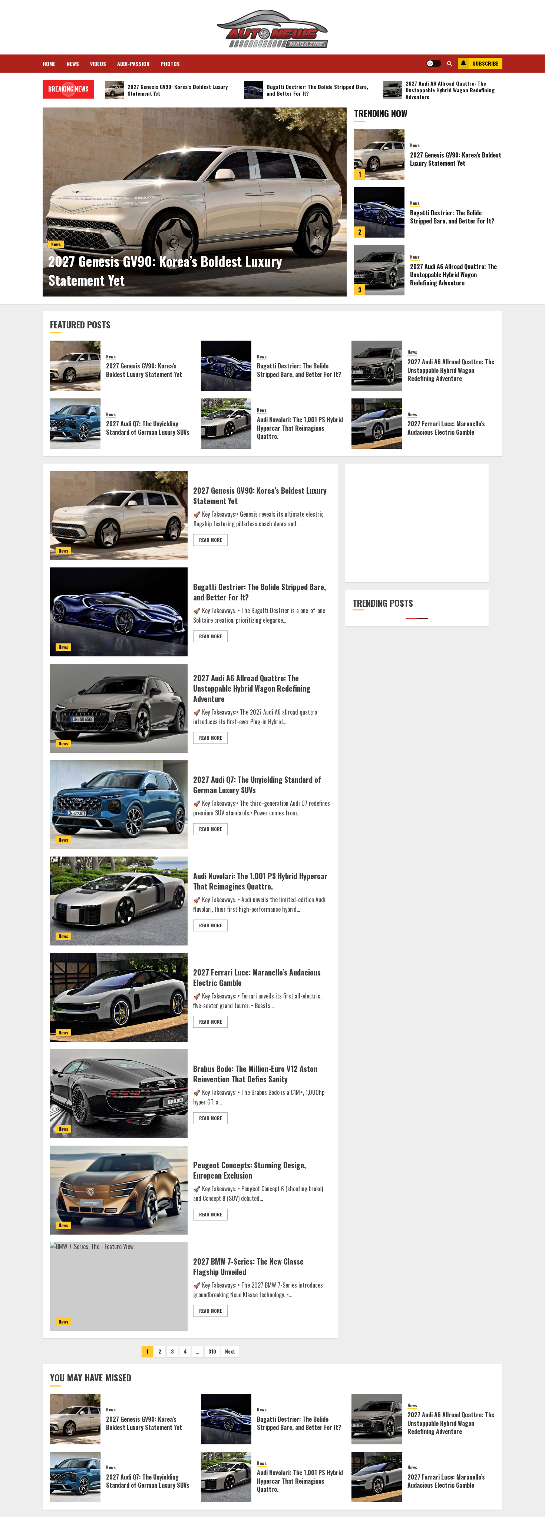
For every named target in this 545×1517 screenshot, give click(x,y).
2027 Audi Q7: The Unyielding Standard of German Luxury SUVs (147, 427)
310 (212, 1351)
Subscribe (486, 63)
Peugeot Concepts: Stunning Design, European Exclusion (249, 1170)
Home (49, 63)
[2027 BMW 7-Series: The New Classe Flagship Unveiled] (119, 1286)
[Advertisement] (417, 523)
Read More (210, 540)
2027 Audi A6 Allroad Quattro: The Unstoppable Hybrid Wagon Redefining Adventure (453, 275)
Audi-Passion (133, 63)
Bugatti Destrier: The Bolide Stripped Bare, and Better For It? (452, 216)
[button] (449, 63)
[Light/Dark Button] (433, 63)
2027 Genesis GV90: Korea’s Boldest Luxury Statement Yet (165, 270)
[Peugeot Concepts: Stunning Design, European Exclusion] (119, 1190)
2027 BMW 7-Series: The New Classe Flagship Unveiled (248, 1266)
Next (230, 1351)
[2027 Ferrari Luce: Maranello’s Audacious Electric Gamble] (376, 423)
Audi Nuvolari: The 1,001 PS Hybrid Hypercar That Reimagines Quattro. (300, 428)
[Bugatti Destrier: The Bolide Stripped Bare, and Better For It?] (379, 212)
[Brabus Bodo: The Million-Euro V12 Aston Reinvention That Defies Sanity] (119, 1093)
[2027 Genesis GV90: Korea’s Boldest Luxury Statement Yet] (195, 202)
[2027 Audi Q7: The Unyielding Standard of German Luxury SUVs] (75, 423)
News (73, 63)
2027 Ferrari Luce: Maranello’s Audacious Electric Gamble (446, 427)
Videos (98, 63)
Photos (170, 63)
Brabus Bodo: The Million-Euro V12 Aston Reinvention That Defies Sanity (255, 1073)
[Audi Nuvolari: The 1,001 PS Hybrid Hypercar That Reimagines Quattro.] (226, 423)
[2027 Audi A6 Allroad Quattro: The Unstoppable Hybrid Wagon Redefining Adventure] (379, 270)
